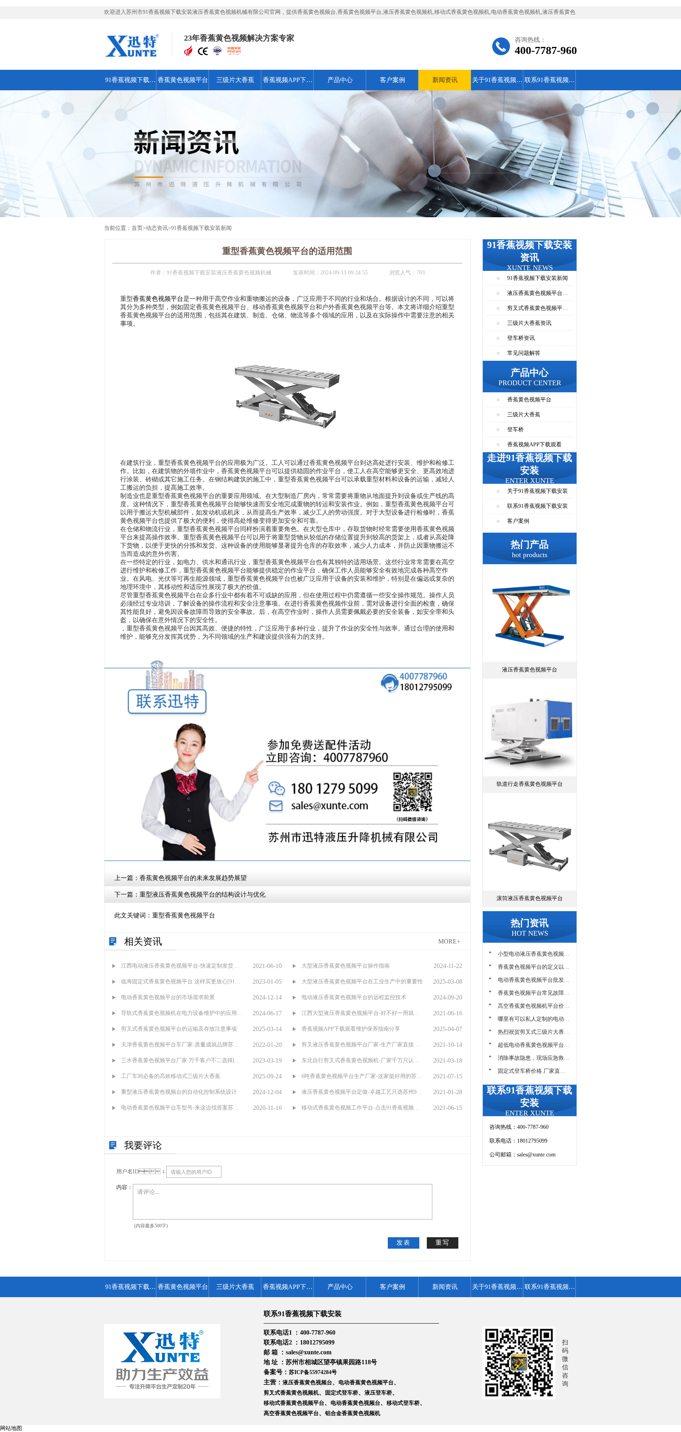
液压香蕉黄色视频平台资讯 (537, 295)
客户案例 (392, 79)
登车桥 (515, 430)
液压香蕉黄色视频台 (307, 1382)
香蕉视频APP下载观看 (288, 83)
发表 (403, 1242)
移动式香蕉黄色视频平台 (294, 1403)
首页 (137, 228)
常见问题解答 (523, 353)
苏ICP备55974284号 (313, 1372)
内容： (124, 1187)
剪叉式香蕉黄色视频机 (291, 1393)
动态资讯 (157, 228)
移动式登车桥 (403, 1403)
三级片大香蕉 (235, 79)
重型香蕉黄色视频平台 (183, 915)
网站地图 (11, 1428)
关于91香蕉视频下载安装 (497, 83)
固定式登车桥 (341, 1393)
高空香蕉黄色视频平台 (291, 1413)
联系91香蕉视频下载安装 (550, 83)
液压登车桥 (378, 1393)
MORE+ (449, 941)
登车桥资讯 (521, 338)
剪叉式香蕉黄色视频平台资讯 (537, 310)
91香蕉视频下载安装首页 (130, 83)
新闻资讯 (445, 79)
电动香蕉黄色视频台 (355, 1403)
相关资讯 (143, 941)
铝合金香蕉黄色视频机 (352, 1413)
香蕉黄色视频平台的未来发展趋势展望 (193, 877)
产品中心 (340, 79)
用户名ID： (141, 1172)
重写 (442, 1242)
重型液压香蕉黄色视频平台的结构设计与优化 (203, 894)
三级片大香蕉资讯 (529, 323)
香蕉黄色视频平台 (183, 79)
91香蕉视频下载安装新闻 (201, 228)
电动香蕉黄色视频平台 (366, 1382)
